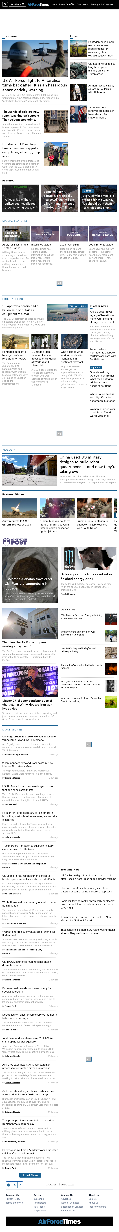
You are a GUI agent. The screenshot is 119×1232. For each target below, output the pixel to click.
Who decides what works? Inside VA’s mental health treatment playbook (72, 357)
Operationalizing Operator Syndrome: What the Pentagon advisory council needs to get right (102, 379)
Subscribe (38, 1198)
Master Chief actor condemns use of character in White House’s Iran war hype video (27, 704)
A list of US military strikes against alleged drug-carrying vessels (20, 203)
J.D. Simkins (69, 594)
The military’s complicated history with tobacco (81, 666)
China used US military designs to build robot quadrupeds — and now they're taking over (88, 464)
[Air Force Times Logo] (38, 4)
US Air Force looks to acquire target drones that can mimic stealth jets (27, 787)
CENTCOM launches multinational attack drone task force (26, 963)
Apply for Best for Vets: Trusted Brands (15, 246)
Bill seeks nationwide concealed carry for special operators (26, 989)
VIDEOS (7, 449)
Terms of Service (14, 1202)
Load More (30, 1175)
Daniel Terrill (11, 1006)
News (54, 4)
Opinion (88, 190)
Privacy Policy (13, 1198)
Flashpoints (82, 4)
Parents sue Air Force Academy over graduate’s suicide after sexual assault (30, 1151)
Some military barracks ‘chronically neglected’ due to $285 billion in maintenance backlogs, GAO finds (59, 200)
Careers (93, 1198)
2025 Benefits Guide (101, 244)
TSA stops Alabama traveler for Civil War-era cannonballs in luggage (28, 583)
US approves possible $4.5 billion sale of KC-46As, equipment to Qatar (20, 310)
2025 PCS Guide (69, 244)
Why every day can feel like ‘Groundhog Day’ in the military (81, 699)
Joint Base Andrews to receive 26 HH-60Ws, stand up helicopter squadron (28, 1039)
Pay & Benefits (66, 4)
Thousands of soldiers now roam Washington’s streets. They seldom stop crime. (20, 115)
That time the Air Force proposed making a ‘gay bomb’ (25, 644)
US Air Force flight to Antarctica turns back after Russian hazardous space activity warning (34, 85)
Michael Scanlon (13, 893)
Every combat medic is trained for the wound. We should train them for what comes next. (98, 201)
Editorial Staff (68, 1210)
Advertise (66, 1198)
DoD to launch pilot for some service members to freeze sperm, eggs (29, 1016)
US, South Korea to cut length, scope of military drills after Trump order (101, 69)
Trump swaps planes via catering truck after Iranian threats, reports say (28, 1122)
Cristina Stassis (12, 777)
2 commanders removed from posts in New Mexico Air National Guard (101, 112)
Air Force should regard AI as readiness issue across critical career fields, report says (29, 1092)
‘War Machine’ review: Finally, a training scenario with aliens (82, 616)
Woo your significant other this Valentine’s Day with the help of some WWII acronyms (80, 684)
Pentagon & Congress (102, 4)
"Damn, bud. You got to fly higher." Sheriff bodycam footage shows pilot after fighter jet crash (55, 526)
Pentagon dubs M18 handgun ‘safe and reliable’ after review (14, 355)
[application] (29, 470)
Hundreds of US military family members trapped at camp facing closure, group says (21, 150)
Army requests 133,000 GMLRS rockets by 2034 (16, 522)
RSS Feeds (39, 1206)
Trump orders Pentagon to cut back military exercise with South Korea (92, 524)
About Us (93, 1202)
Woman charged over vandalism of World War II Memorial (102, 412)
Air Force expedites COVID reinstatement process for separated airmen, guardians (26, 1066)
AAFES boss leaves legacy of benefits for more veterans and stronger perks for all (102, 317)
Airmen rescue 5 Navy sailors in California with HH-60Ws (101, 89)
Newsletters (39, 1202)
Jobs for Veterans (97, 1206)
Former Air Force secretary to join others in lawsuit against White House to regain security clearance (29, 816)
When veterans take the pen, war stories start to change (78, 633)
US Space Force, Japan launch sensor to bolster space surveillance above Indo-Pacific (29, 877)
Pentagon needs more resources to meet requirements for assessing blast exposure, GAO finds (101, 48)
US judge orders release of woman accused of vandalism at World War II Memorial (44, 358)
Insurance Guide (41, 244)
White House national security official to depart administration (102, 397)
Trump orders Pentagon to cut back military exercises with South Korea (103, 354)
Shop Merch (39, 1210)
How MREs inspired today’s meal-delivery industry (79, 649)
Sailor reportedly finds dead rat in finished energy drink (86, 576)
